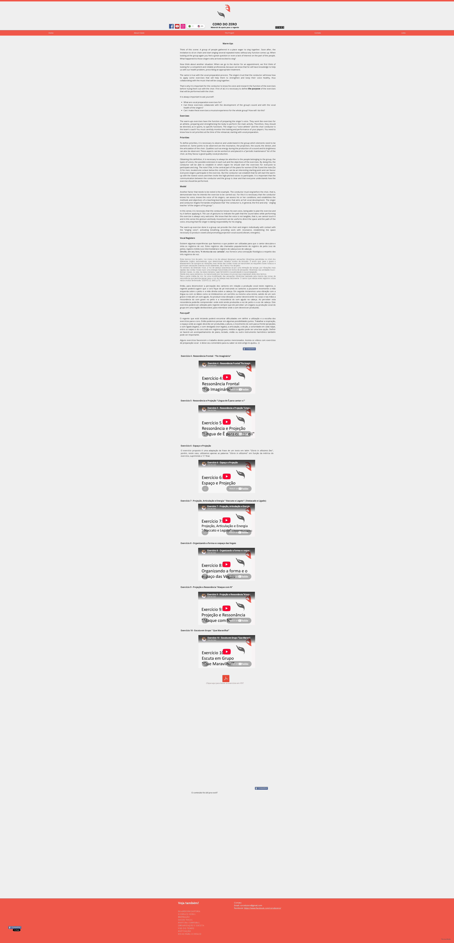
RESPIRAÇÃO (183, 917)
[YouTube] (177, 26)
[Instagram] (183, 26)
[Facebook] (171, 26)
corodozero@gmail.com (251, 905)
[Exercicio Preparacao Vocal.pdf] (226, 679)
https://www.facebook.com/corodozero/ (262, 908)
